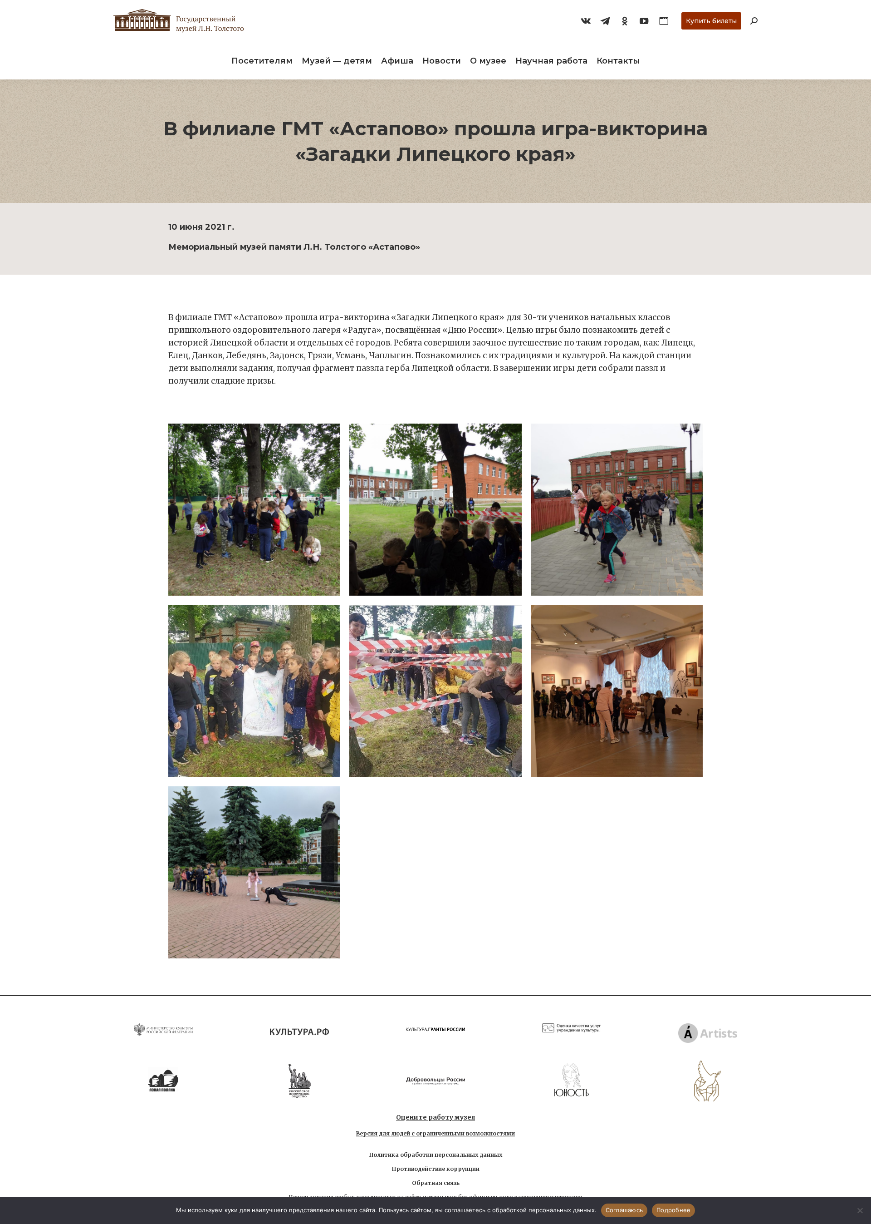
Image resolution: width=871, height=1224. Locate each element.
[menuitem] (262, 61)
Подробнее (673, 1210)
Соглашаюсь (624, 1210)
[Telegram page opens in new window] (605, 21)
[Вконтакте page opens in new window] (585, 21)
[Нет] (859, 1210)
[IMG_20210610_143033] (254, 691)
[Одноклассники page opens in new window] (624, 21)
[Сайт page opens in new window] (663, 21)
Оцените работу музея (435, 1117)
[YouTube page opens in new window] (644, 21)
